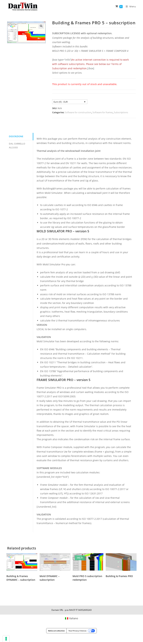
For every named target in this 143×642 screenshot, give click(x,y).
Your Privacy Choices (77, 631)
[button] (41, 26)
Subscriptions (121, 112)
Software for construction (78, 112)
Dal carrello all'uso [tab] (17, 145)
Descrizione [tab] (16, 136)
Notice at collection (56, 631)
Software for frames (102, 112)
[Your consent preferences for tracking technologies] (6, 638)
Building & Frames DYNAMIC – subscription (20, 577)
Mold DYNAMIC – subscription (49, 577)
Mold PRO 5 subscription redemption (87, 577)
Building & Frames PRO (119, 576)
